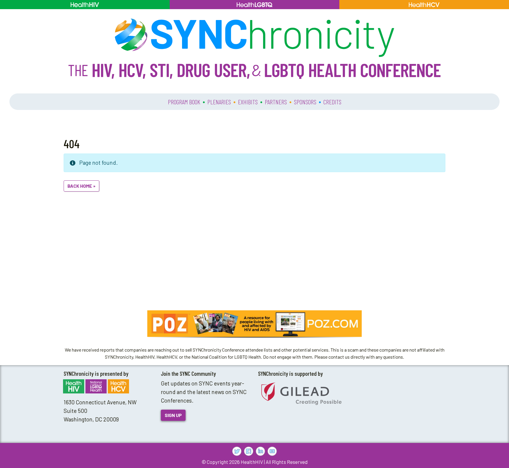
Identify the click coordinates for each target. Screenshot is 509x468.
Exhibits (248, 102)
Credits (332, 102)
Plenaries (219, 102)
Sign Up (173, 415)
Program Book (184, 102)
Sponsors (305, 102)
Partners (276, 102)
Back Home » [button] (81, 186)
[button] (254, 323)
